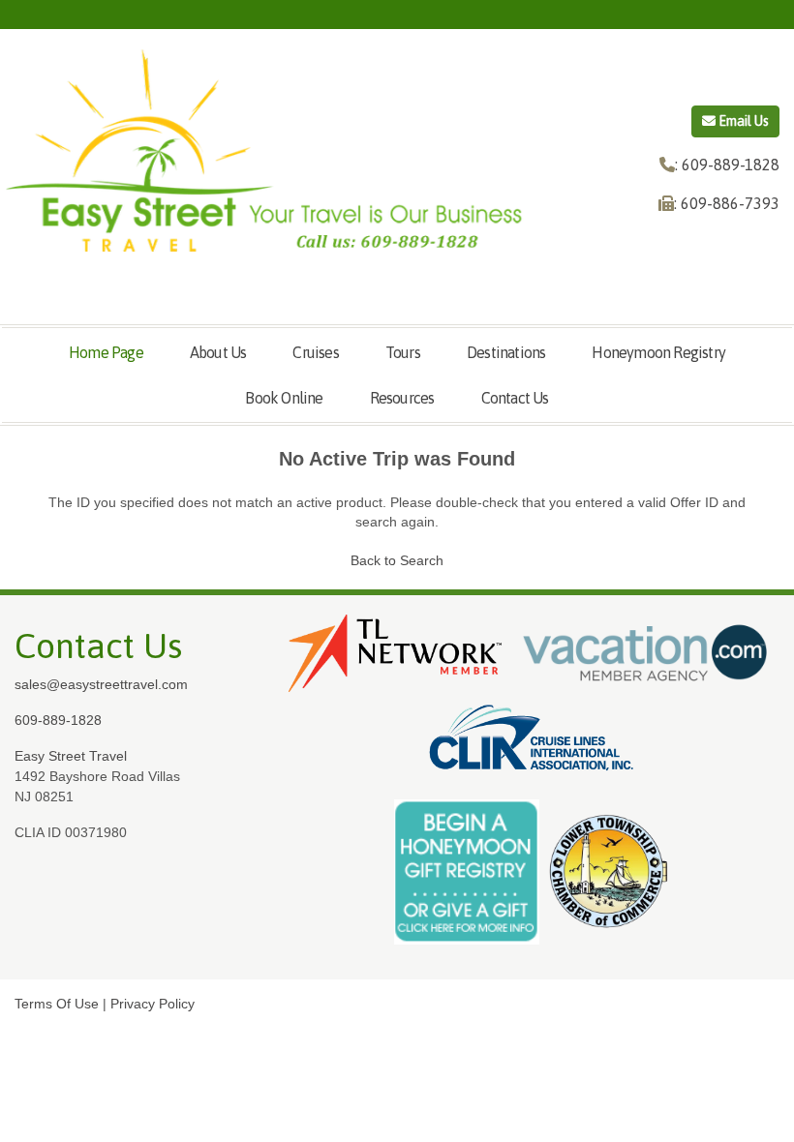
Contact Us (515, 397)
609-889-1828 (58, 720)
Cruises (315, 352)
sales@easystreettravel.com (101, 684)
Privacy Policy (152, 1003)
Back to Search (397, 560)
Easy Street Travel (71, 756)
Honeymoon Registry (658, 352)
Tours (402, 352)
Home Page (106, 352)
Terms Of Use (57, 1003)
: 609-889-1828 (727, 164)
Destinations (506, 352)
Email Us (742, 121)
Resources (402, 397)
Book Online (283, 397)
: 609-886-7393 (726, 203)
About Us (218, 352)
